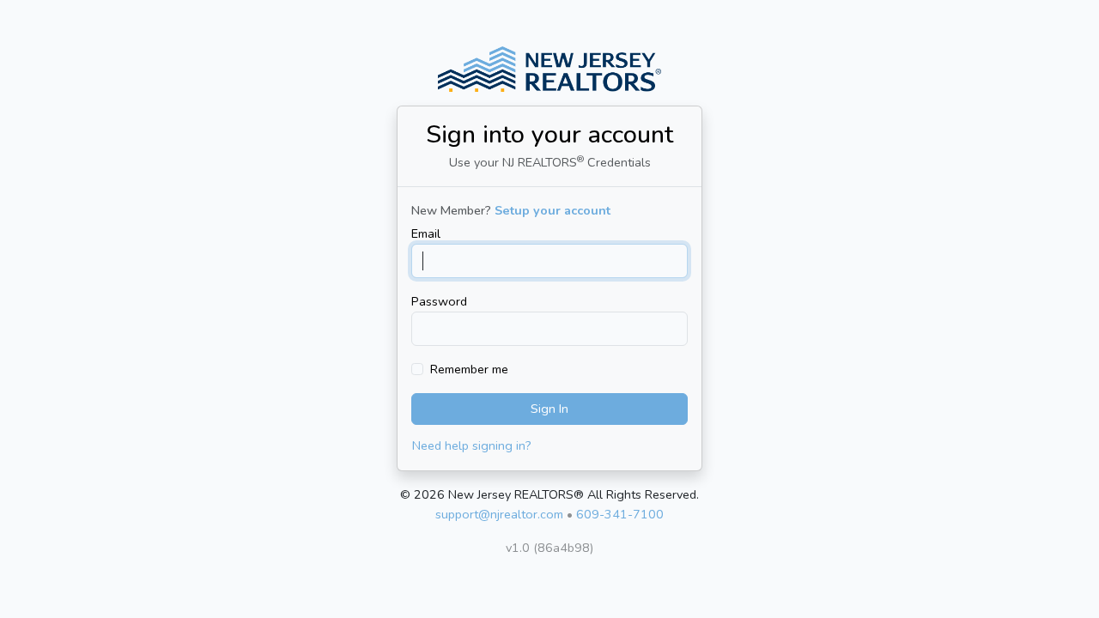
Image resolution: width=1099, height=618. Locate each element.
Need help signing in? (471, 445)
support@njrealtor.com (499, 514)
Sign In (549, 408)
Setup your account (552, 210)
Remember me (469, 369)
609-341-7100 (620, 514)
